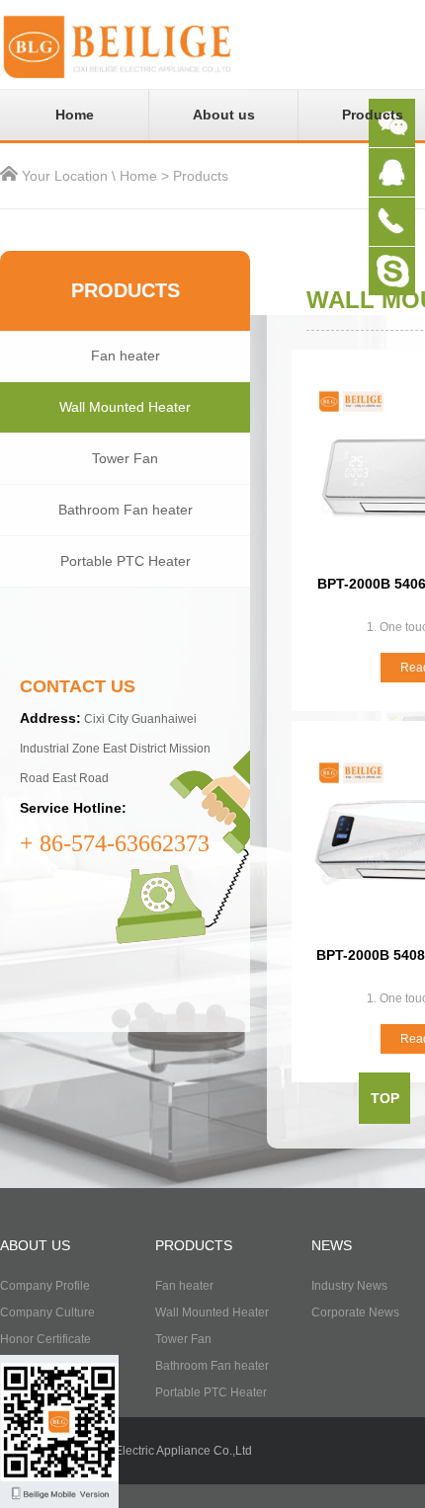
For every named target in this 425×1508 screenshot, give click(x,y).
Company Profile (45, 1286)
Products (200, 176)
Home (74, 114)
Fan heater (125, 355)
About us (224, 114)
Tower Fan (125, 458)
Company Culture (47, 1312)
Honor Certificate (45, 1339)
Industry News (349, 1286)
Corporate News (355, 1312)
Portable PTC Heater (125, 561)
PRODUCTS (193, 1245)
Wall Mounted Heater (125, 407)
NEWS (331, 1245)
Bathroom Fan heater (125, 509)
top (385, 1098)
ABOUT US (35, 1245)
